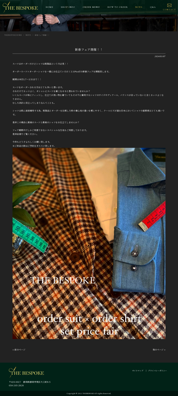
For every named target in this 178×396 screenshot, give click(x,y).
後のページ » (159, 349)
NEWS (28, 35)
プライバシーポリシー (157, 370)
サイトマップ (137, 370)
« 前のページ (19, 349)
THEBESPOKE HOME (13, 35)
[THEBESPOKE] (20, 7)
